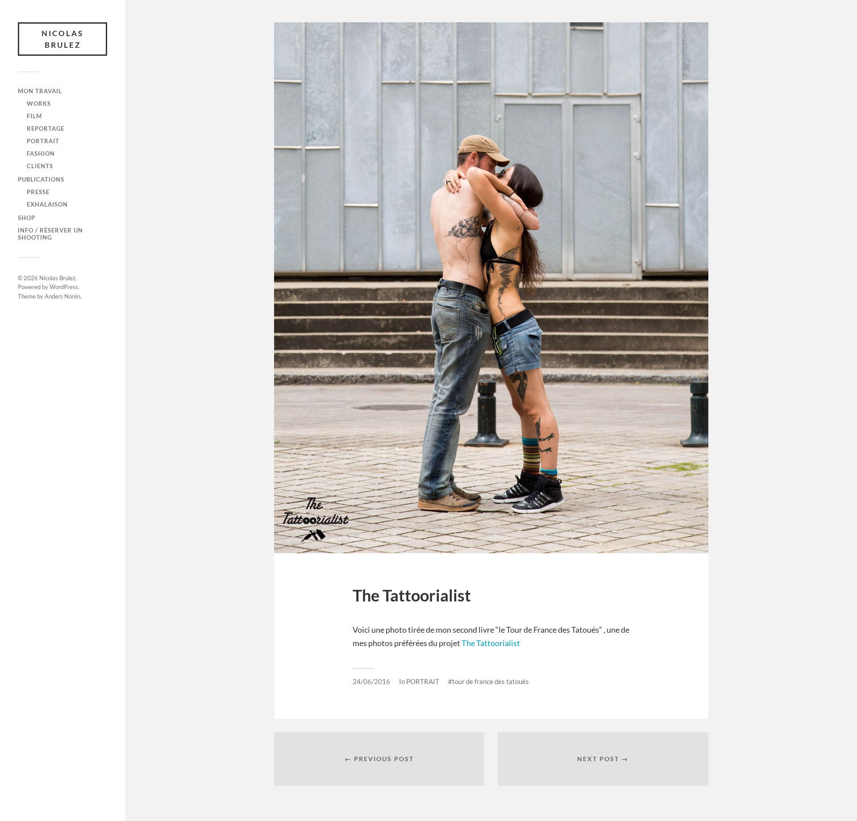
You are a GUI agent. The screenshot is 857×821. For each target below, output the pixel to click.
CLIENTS (40, 166)
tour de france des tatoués (490, 681)
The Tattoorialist (491, 643)
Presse (38, 191)
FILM (34, 116)
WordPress (64, 286)
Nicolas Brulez (62, 39)
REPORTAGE (45, 128)
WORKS (39, 103)
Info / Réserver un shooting (50, 234)
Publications (41, 179)
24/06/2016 (371, 681)
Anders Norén (62, 296)
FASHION (41, 153)
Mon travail (40, 91)
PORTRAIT (43, 141)
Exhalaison (47, 204)
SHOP (26, 217)
